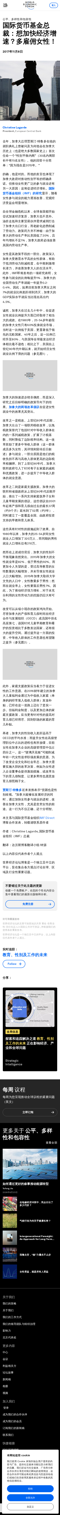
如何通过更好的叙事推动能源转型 (26, 1183)
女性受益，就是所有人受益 (34, 1271)
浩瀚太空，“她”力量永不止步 (35, 1254)
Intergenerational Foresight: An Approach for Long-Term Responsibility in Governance (37, 1239)
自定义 (30, 1506)
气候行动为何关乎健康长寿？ (35, 1220)
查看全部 (51, 1142)
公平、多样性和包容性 (17, 19)
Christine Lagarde (15, 127)
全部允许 (30, 1497)
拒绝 (30, 1488)
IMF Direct (47, 818)
